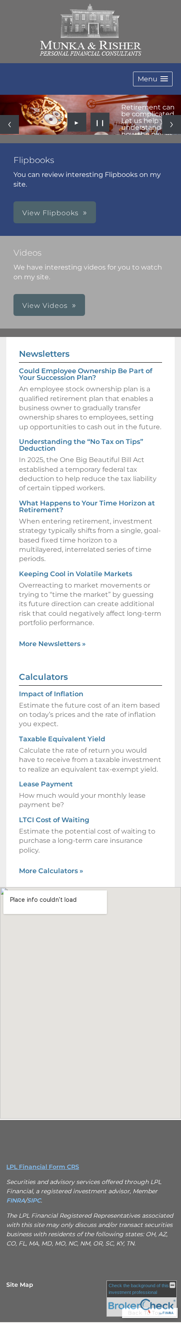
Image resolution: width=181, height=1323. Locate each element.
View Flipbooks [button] (50, 213)
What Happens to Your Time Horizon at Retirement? (87, 506)
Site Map (19, 1284)
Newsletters (44, 354)
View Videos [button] (45, 306)
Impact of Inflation (51, 694)
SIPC (34, 1200)
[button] (153, 79)
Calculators (43, 677)
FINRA (15, 1200)
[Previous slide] (9, 124)
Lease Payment (46, 784)
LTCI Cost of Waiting (54, 820)
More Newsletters (52, 644)
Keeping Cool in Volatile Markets (75, 574)
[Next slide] (171, 124)
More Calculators (51, 871)
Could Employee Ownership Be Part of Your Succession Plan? (85, 374)
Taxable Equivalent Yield (62, 739)
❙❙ (100, 122)
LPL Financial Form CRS (42, 1167)
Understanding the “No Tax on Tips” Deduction (81, 445)
